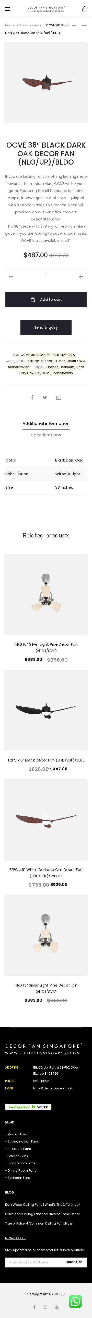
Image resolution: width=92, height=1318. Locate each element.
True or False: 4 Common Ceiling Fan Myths (39, 1223)
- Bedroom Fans (18, 1178)
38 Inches (51, 367)
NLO (37, 373)
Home (10, 25)
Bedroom (67, 367)
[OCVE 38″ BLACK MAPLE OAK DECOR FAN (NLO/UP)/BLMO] (82, 25)
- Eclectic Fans (16, 1156)
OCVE (81, 361)
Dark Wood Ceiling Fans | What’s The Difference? (42, 1204)
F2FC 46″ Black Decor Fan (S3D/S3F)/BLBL (46, 760)
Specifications (46, 435)
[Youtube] (57, 1307)
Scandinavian (30, 25)
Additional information (46, 423)
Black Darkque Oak (39, 361)
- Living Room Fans (20, 1163)
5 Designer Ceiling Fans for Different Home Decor (42, 1214)
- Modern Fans (16, 1134)
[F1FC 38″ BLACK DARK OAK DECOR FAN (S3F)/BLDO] (74, 25)
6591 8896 (41, 1081)
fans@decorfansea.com (52, 1088)
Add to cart (50, 299)
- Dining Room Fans (20, 1170)
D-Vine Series (65, 361)
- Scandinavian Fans (22, 1141)
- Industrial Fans (18, 1149)
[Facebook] (34, 1307)
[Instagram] (45, 1307)
